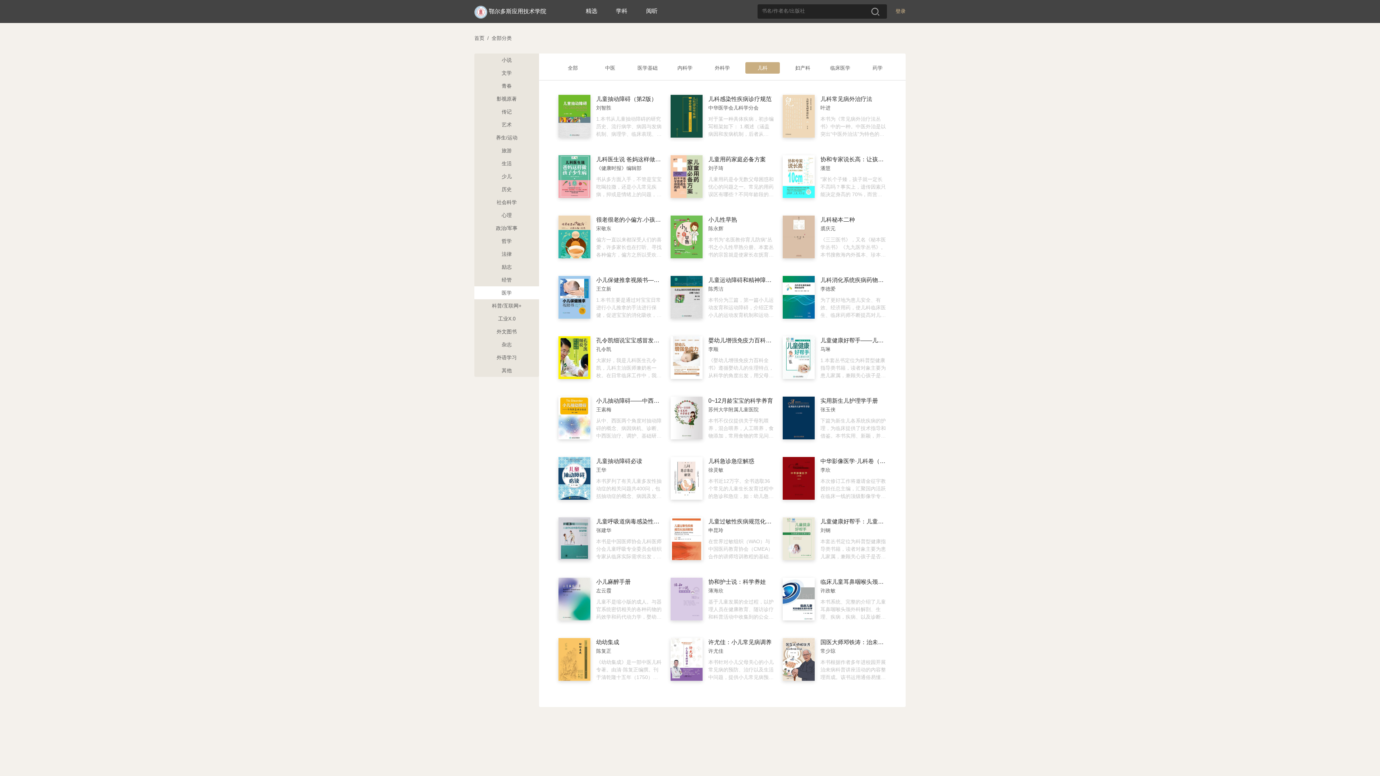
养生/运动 (507, 137)
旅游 (507, 150)
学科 (621, 11)
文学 (507, 73)
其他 (507, 370)
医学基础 (648, 68)
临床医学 (840, 68)
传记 (507, 112)
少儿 (507, 176)
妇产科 (802, 68)
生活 (507, 163)
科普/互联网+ (506, 306)
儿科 (763, 68)
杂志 (507, 344)
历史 (507, 189)
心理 (507, 215)
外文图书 (507, 331)
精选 (591, 11)
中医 (610, 68)
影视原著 (507, 99)
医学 (507, 293)
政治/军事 (507, 228)
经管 (507, 280)
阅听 (652, 11)
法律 (507, 254)
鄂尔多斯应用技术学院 (517, 11)
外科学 (722, 68)
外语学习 (507, 357)
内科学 (685, 68)
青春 (507, 86)
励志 (507, 267)
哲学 (507, 241)
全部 (573, 68)
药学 (878, 68)
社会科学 (507, 202)
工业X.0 (507, 319)
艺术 (507, 125)
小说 (507, 60)
